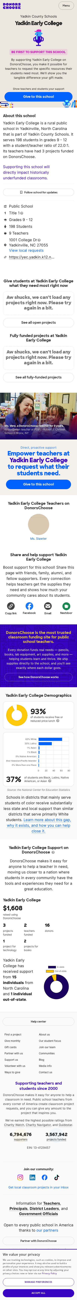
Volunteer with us (14, 1065)
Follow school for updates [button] (40, 192)
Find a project (12, 1034)
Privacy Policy (49, 1273)
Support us (11, 1059)
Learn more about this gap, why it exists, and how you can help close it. (39, 825)
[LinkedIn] (32, 1177)
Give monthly (12, 1040)
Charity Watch (14, 1125)
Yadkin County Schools (38, 16)
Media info (45, 1065)
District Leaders (44, 1208)
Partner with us (13, 1053)
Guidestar (65, 1125)
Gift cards (10, 1047)
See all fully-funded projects (39, 377)
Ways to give (12, 1072)
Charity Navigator (38, 1125)
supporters (21, 1136)
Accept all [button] (39, 1293)
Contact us (45, 1072)
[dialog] (38, 1274)
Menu (66, 5)
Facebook (29, 613)
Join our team (47, 1047)
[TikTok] (56, 1177)
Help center (38, 1021)
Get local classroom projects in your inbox (38, 1187)
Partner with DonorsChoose (38, 1241)
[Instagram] (20, 1177)
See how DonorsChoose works (38, 677)
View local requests (26, 250)
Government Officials (38, 1214)
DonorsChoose (12, 6)
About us (44, 1034)
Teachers (51, 1203)
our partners (47, 1230)
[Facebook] (44, 1177)
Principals (18, 1208)
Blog (41, 1059)
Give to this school (38, 96)
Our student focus (50, 1040)
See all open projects (38, 322)
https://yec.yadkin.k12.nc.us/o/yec (32, 257)
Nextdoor (66, 613)
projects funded (56, 1136)
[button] (11, 608)
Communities (47, 1053)
